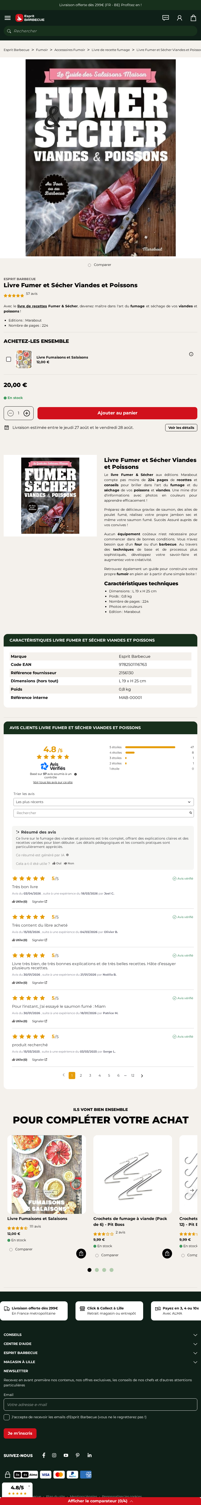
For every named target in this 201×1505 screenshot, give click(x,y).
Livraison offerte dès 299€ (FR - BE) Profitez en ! (100, 5)
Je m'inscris (20, 1433)
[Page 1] (89, 1270)
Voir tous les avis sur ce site (53, 782)
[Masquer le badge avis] (29, 1486)
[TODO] (67, 855)
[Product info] (191, 354)
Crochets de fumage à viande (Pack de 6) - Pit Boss (130, 1221)
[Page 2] (97, 1270)
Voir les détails (181, 427)
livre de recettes (32, 306)
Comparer (102, 264)
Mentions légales (83, 1496)
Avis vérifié (185, 878)
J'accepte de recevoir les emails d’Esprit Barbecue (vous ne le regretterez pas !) (79, 1417)
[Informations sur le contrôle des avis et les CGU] (75, 774)
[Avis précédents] (64, 1075)
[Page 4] (111, 1270)
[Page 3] (104, 1270)
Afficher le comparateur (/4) (97, 1501)
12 (132, 1075)
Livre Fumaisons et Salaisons (62, 357)
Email (8, 1395)
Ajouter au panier (118, 413)
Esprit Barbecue (20, 279)
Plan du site (55, 1496)
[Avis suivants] (142, 1075)
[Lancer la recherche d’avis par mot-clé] (191, 813)
